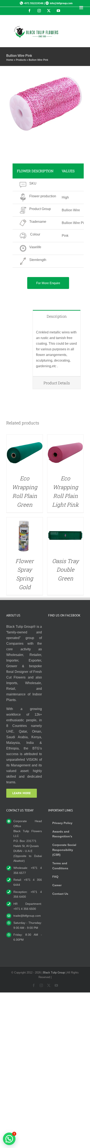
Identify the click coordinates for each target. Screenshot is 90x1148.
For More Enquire (48, 283)
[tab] (56, 316)
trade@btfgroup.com (27, 915)
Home (9, 59)
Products (21, 59)
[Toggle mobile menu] (81, 7)
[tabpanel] (57, 349)
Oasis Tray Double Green (65, 569)
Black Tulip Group (54, 972)
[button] (9, 1139)
